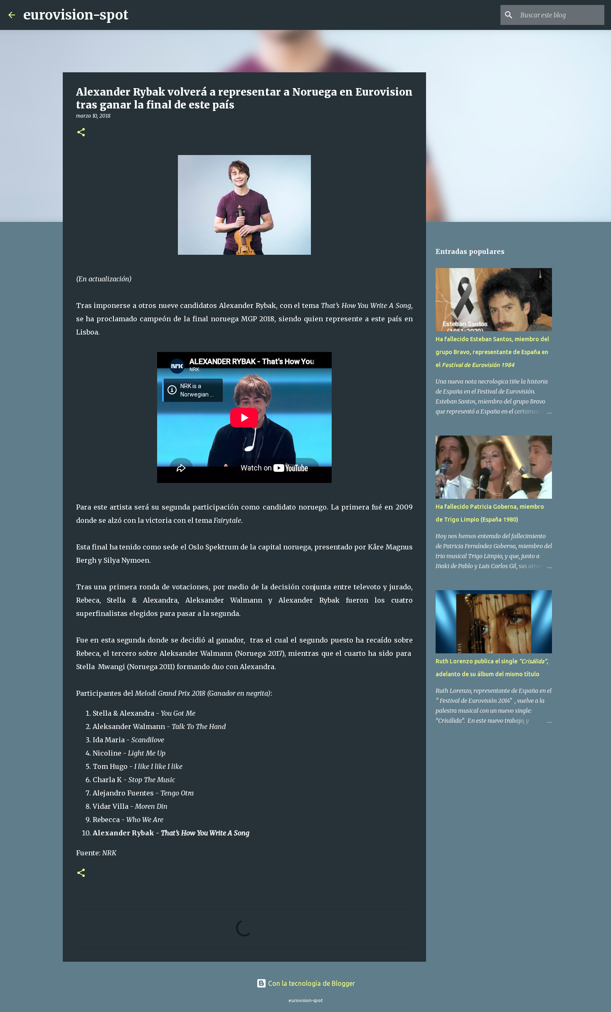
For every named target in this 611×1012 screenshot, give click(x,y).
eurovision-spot (75, 15)
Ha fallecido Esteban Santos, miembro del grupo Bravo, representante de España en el (492, 352)
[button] (81, 132)
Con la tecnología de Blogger (310, 983)
